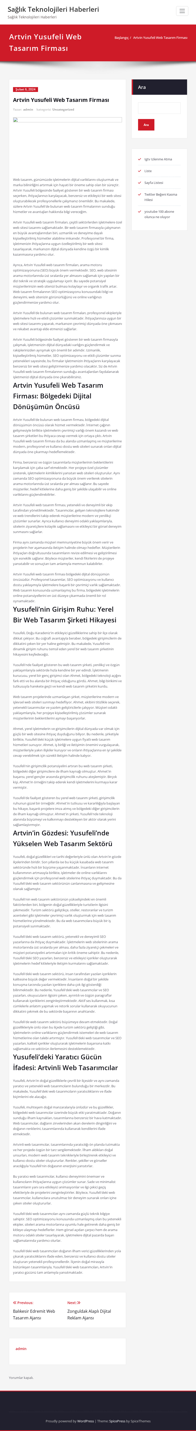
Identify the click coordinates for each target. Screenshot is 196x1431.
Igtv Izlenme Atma (158, 159)
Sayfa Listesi (153, 182)
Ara (142, 87)
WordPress (85, 1421)
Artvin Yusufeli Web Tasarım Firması (160, 37)
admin (28, 109)
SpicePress (117, 1421)
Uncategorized (63, 109)
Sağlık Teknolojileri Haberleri (53, 9)
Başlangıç (122, 37)
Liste (148, 171)
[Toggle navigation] (182, 11)
